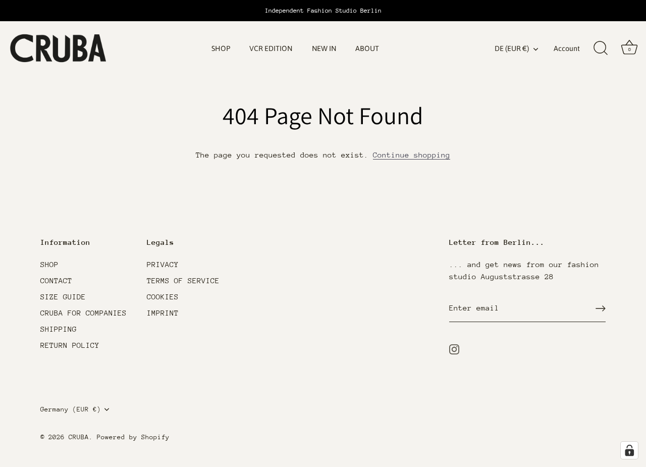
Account (567, 48)
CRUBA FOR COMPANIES (83, 312)
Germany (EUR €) (70, 409)
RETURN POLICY (69, 345)
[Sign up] (601, 308)
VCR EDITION (270, 48)
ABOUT (367, 48)
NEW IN (324, 48)
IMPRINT (163, 312)
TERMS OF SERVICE (183, 280)
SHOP (220, 48)
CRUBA (79, 437)
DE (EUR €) (512, 48)
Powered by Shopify (133, 437)
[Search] (600, 48)
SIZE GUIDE (63, 296)
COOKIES (163, 296)
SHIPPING (58, 329)
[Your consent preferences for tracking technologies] (629, 450)
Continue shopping (411, 154)
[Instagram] (454, 348)
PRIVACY (163, 264)
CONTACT (56, 280)
